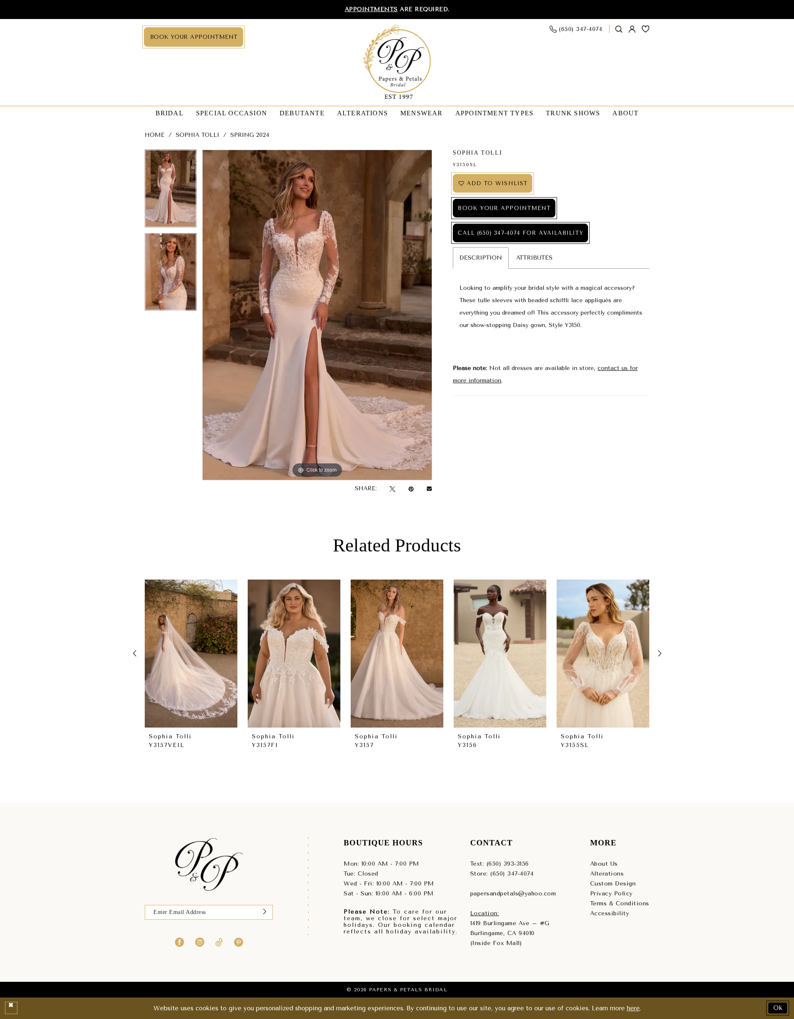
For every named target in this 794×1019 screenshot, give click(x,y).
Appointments (371, 9)
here (633, 1008)
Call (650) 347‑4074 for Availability (521, 233)
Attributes (534, 257)
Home (155, 134)
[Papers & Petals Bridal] (397, 62)
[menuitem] (193, 37)
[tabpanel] (170, 191)
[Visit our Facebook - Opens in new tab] (179, 941)
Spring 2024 (249, 134)
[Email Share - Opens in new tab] (429, 488)
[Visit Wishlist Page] (646, 29)
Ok (778, 1008)
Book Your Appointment (504, 208)
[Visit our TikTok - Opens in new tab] (219, 941)
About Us (604, 863)
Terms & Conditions (619, 903)
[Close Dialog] (11, 1008)
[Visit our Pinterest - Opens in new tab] (239, 941)
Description (480, 257)
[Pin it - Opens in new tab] (411, 488)
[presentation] (191, 654)
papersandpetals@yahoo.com (513, 893)
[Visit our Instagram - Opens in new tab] (200, 941)
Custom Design (613, 883)
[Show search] (619, 29)
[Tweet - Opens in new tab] (392, 488)
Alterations (607, 873)
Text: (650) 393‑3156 (499, 863)
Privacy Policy (611, 893)
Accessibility (609, 913)
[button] (632, 29)
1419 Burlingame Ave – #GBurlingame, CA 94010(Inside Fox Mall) (510, 933)
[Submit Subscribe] (264, 912)
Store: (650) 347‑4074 (502, 873)
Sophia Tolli (197, 134)
